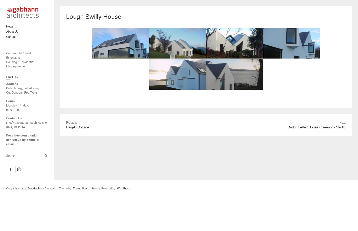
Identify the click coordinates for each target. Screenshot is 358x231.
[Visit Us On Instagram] (19, 167)
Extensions (13, 57)
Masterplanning (16, 66)
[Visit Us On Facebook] (10, 167)
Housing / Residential (20, 62)
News (9, 26)
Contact (11, 37)
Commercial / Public (19, 53)
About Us (12, 31)
